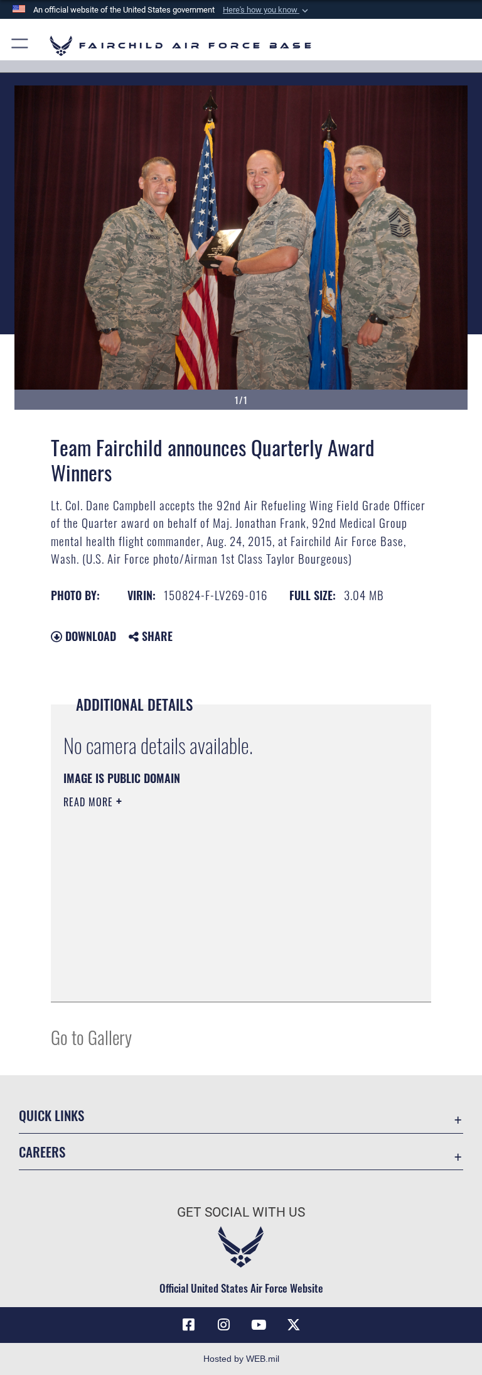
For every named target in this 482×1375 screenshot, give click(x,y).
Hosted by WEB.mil (241, 1359)
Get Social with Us (241, 1212)
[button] (267, 10)
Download (89, 636)
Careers (42, 1151)
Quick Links (51, 1115)
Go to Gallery (91, 1036)
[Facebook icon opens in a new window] (188, 1324)
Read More (89, 801)
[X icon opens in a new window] (293, 1324)
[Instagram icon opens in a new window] (223, 1324)
